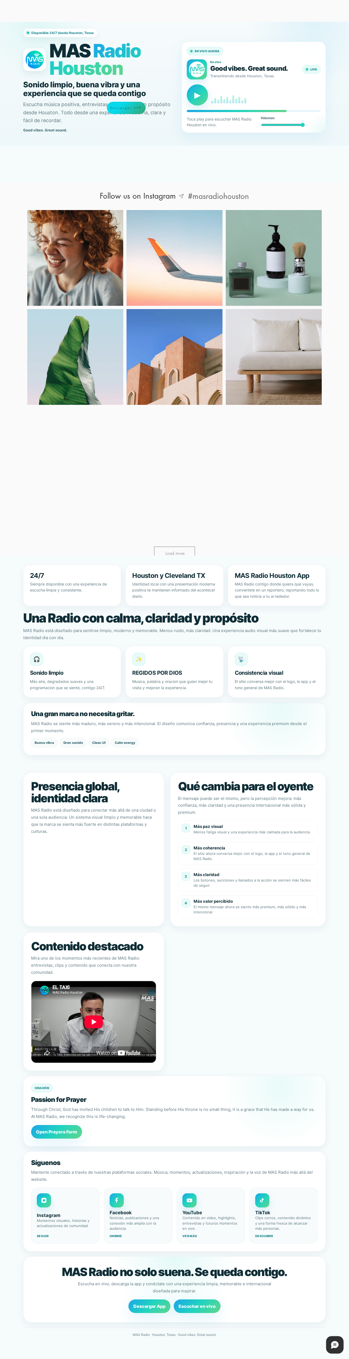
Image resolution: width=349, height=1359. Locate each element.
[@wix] (181, 196)
